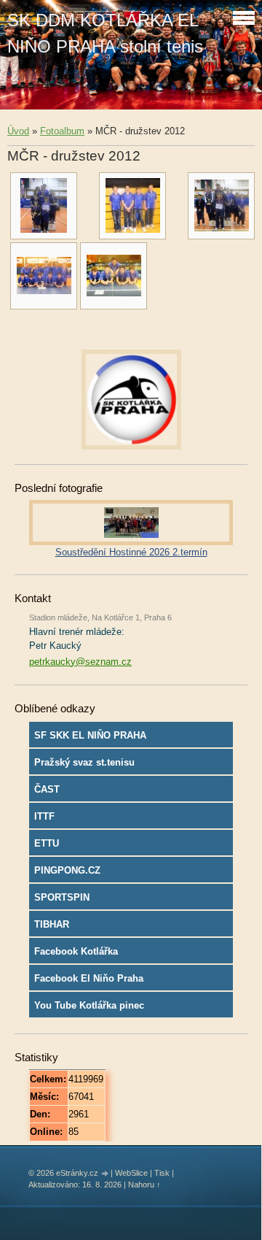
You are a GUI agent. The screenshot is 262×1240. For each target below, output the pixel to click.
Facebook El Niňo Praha (88, 978)
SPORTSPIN (62, 897)
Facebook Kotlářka (76, 951)
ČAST (47, 789)
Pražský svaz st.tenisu (84, 762)
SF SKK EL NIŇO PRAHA (90, 735)
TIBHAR (51, 924)
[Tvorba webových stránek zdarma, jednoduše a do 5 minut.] (105, 1174)
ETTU (46, 843)
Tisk (162, 1172)
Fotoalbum (62, 131)
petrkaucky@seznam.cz (80, 661)
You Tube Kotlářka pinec (89, 1005)
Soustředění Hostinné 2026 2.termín (131, 552)
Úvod (18, 131)
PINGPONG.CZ (67, 870)
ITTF (44, 816)
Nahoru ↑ (144, 1184)
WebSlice (131, 1172)
